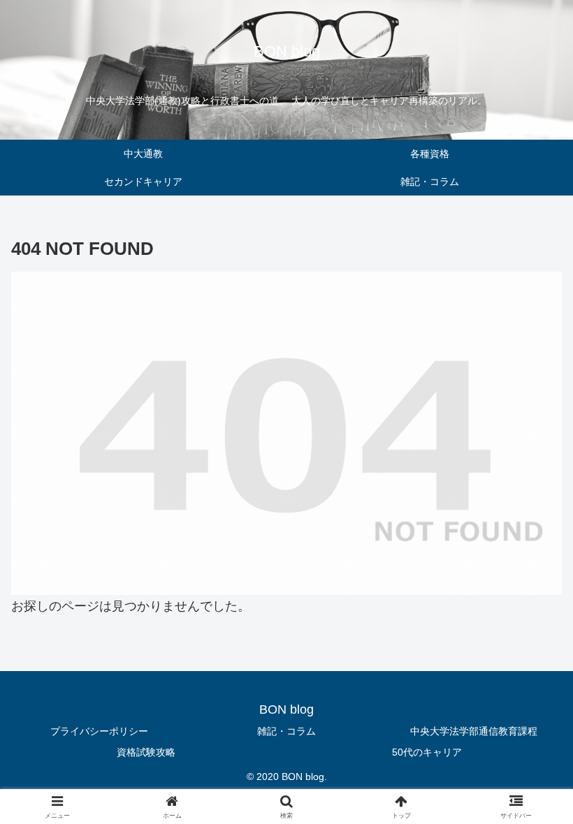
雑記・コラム (286, 731)
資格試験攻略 (146, 752)
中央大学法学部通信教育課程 (473, 731)
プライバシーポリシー (99, 731)
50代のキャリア (427, 752)
